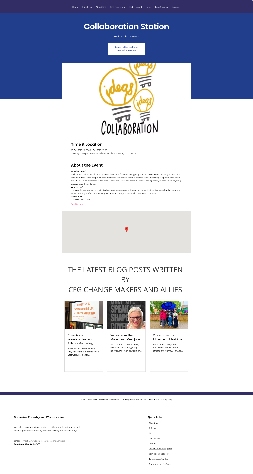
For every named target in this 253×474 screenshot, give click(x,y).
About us (153, 423)
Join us (152, 428)
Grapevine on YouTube (160, 464)
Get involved (155, 438)
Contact (153, 443)
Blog (151, 433)
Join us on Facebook (159, 454)
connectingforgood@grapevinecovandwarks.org (42, 441)
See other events (126, 50)
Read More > (77, 204)
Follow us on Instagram (160, 448)
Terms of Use (154, 399)
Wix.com (143, 399)
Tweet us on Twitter (158, 459)
